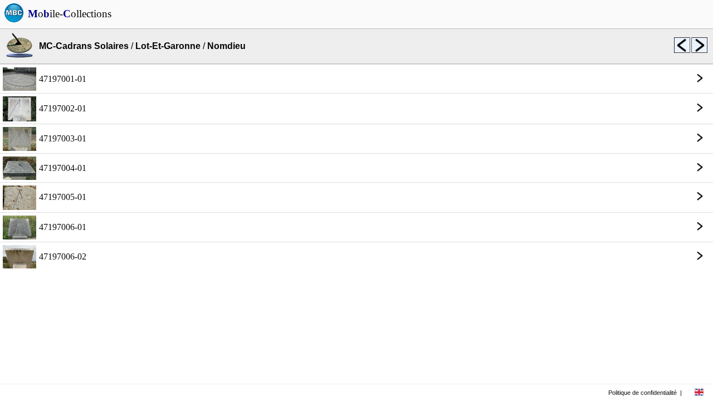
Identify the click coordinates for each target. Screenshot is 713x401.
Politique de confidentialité (642, 392)
